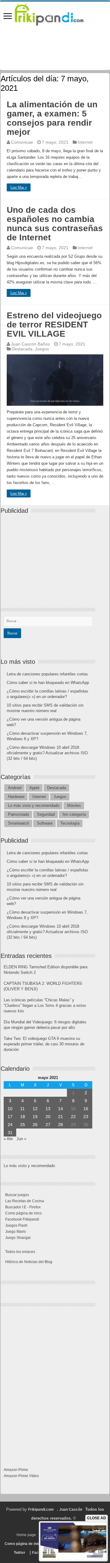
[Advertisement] (49, 555)
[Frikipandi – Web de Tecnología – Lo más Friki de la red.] (55, 13)
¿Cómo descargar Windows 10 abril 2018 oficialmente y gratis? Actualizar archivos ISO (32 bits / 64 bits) (47, 753)
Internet (85, 142)
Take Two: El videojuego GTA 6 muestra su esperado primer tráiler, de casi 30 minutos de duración (44, 1044)
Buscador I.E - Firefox (23, 1207)
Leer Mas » (18, 187)
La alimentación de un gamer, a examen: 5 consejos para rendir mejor (52, 118)
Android (14, 787)
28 (60, 1124)
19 (35, 1116)
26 (35, 1124)
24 (10, 1124)
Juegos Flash (16, 1225)
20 (48, 1116)
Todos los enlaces (20, 1252)
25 (22, 1124)
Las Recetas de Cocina (24, 1201)
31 (10, 1132)
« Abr (8, 1138)
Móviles (74, 805)
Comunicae (22, 142)
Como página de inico (23, 1213)
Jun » (21, 1138)
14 (60, 1108)
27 (48, 1124)
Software (45, 823)
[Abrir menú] (8, 17)
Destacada (22, 348)
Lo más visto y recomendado (33, 805)
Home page (26, 1535)
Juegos (42, 348)
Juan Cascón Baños (30, 344)
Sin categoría (74, 814)
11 (22, 1108)
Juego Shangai (18, 1238)
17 (10, 1116)
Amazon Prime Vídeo (21, 1476)
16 (85, 1108)
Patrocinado (18, 814)
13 (48, 1108)
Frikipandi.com (41, 1509)
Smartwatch (18, 823)
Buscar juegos (17, 1195)
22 (73, 1116)
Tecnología (69, 823)
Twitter (19, 1552)
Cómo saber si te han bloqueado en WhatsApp (48, 682)
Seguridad (46, 814)
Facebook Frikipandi (22, 1219)
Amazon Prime (16, 1470)
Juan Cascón (70, 1509)
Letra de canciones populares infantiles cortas (47, 674)
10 (10, 1108)
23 (85, 1116)
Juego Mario (15, 1231)
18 (22, 1116)
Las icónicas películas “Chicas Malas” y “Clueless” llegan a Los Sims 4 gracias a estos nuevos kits (45, 1005)
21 (60, 1116)
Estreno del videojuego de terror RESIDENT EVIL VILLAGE (54, 324)
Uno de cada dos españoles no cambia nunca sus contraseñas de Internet (55, 223)
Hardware (16, 796)
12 (35, 1108)
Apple (34, 787)
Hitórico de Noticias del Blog (28, 1262)
